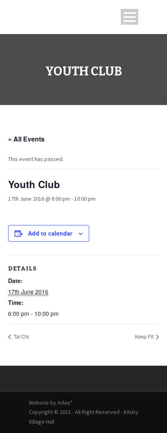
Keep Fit (144, 336)
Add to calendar (50, 233)
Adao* (65, 402)
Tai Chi (21, 336)
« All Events (26, 139)
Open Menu (129, 17)
